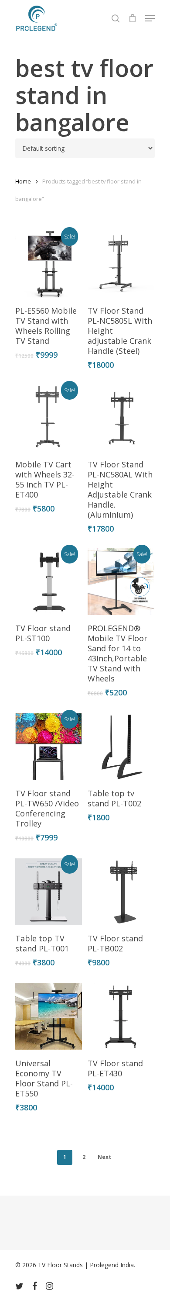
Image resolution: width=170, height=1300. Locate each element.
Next (104, 1157)
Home (23, 181)
